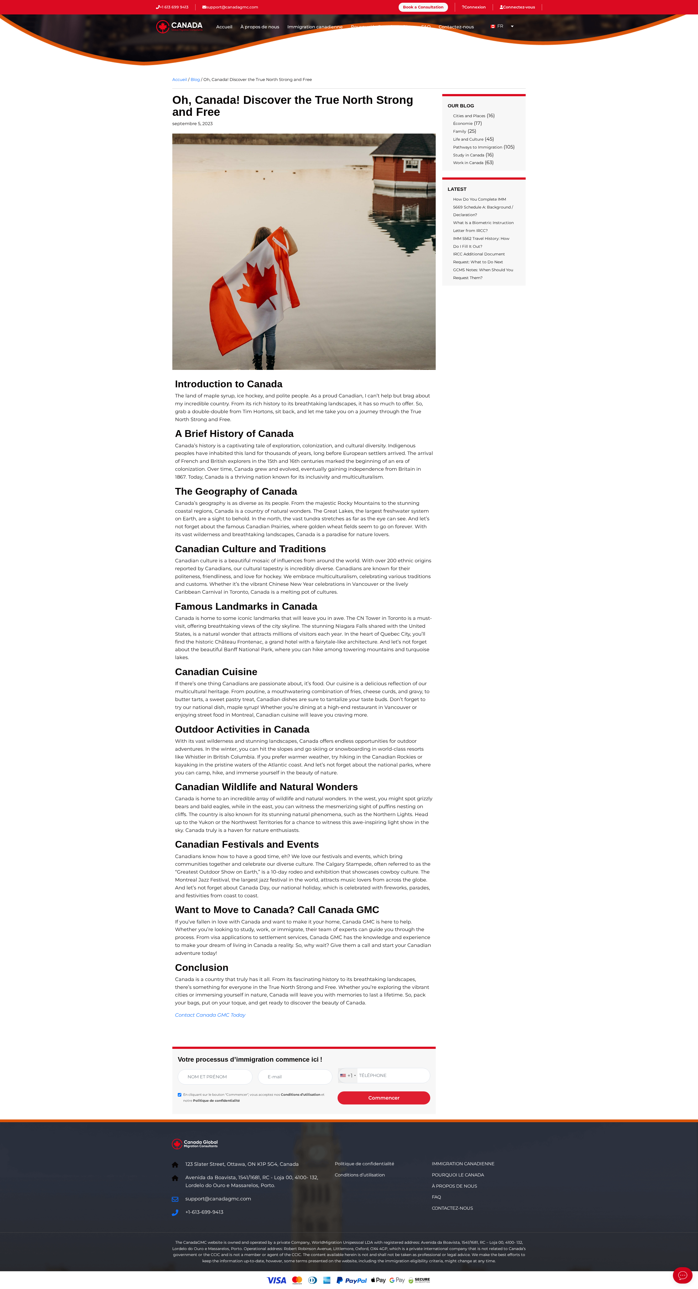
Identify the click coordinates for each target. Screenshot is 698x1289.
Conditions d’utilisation (300, 1094)
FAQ (426, 26)
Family (459, 131)
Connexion (475, 7)
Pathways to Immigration (477, 147)
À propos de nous (259, 26)
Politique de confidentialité (216, 1100)
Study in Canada (468, 155)
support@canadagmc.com (232, 7)
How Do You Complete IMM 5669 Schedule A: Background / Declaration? (483, 207)
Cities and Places (469, 115)
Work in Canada (468, 162)
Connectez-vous (519, 7)
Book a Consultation (423, 7)
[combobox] (347, 1075)
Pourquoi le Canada (373, 26)
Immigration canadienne (315, 26)
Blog (408, 26)
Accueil (224, 26)
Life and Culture (468, 139)
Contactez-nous (456, 26)
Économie (463, 123)
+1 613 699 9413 (174, 7)
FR (499, 26)
